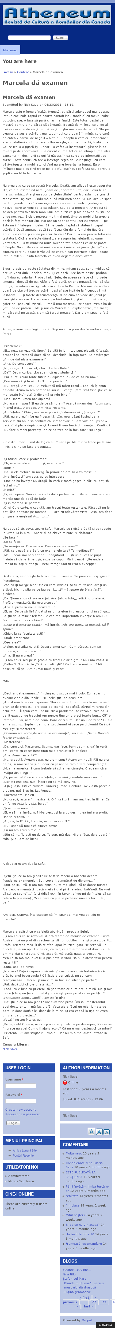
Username (14, 1079)
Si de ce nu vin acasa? (83, 1225)
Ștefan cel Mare (74, 1278)
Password (13, 1095)
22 (94, 1302)
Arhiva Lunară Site (25, 1150)
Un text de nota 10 (80, 1234)
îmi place (72, 1205)
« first (84, 1297)
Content (23, 72)
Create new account (20, 1109)
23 (104, 1302)
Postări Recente (23, 1155)
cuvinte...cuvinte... (77, 1270)
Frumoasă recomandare (84, 1244)
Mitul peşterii (75, 1215)
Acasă (8, 72)
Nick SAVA (10, 1049)
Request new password (22, 1114)
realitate (72, 1196)
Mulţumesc (74, 1153)
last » (88, 1306)
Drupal (87, 1320)
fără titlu (69, 1274)
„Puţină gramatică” (77, 1292)
